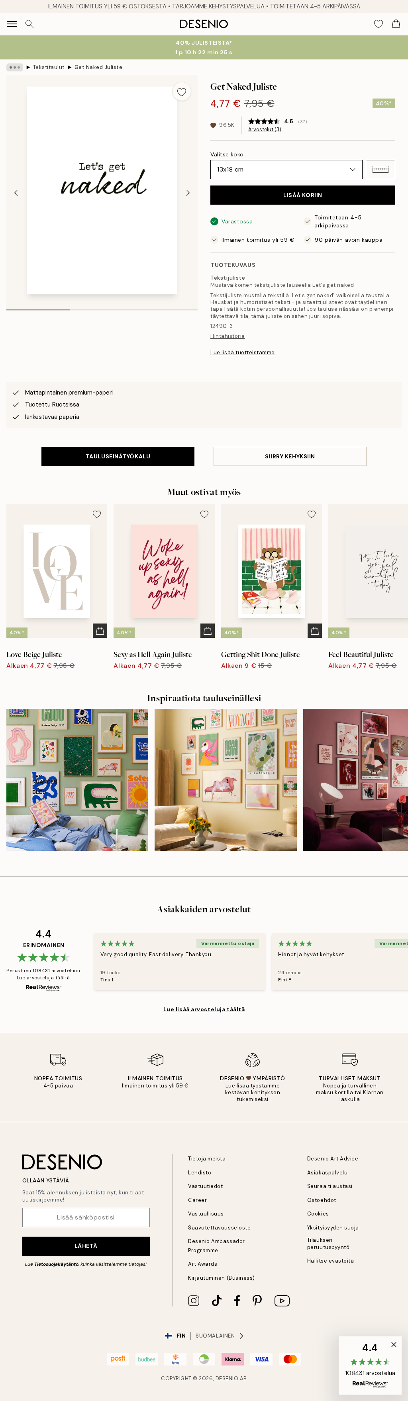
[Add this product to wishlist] (181, 91)
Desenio (227, 1378)
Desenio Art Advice (332, 1158)
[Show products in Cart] (396, 24)
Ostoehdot (321, 1200)
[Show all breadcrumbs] (14, 67)
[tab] (38, 307)
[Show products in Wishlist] (378, 24)
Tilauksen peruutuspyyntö (328, 1243)
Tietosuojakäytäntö (56, 1264)
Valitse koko (227, 154)
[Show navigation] (12, 24)
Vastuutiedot (205, 1186)
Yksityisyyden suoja (333, 1227)
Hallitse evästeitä (330, 1260)
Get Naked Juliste (99, 67)
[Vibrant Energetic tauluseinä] (77, 780)
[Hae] (29, 24)
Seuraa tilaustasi (330, 1186)
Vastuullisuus (206, 1213)
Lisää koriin (302, 195)
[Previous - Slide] (16, 192)
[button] (380, 169)
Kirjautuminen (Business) (221, 1278)
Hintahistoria (227, 336)
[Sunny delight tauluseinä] (225, 780)
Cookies (318, 1213)
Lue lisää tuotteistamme (242, 352)
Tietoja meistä (207, 1158)
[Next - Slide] (188, 192)
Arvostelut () (264, 129)
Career (197, 1200)
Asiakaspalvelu (327, 1172)
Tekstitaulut (49, 67)
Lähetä (86, 1245)
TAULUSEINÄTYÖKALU (118, 456)
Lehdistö (199, 1172)
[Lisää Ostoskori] (100, 631)
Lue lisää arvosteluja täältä (204, 1009)
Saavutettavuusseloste (219, 1227)
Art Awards (202, 1264)
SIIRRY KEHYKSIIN (290, 456)
